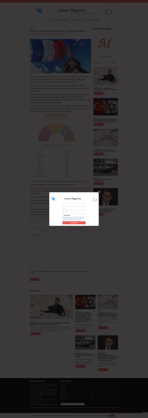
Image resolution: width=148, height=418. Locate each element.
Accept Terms (67, 215)
